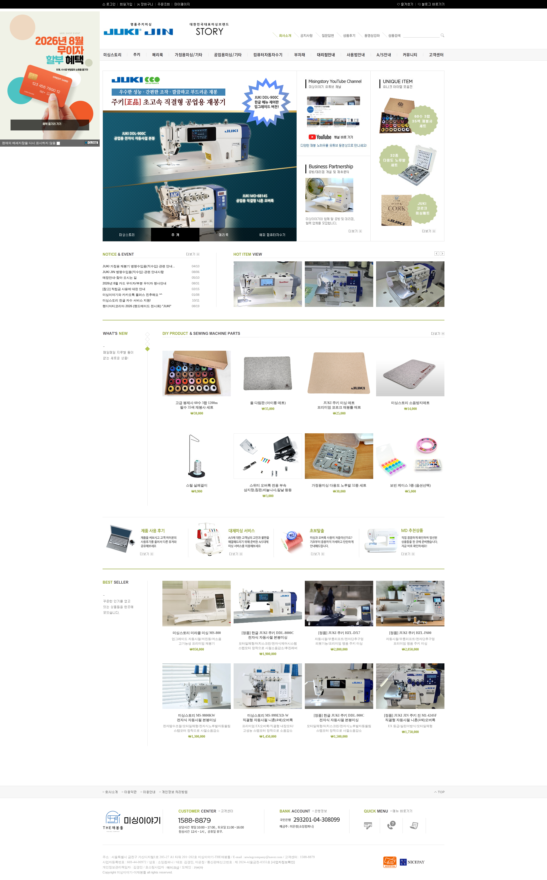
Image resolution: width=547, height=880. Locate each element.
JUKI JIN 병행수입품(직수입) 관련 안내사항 (133, 272)
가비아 (198, 867)
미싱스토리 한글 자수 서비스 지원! (127, 300)
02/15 (195, 289)
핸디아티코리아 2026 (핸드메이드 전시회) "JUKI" (137, 306)
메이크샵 (173, 867)
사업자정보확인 (283, 862)
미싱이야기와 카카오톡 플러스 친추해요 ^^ (132, 294)
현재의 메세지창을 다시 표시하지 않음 (29, 143)
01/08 (195, 294)
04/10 (195, 266)
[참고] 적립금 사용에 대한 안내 (124, 289)
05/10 (195, 277)
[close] (91, 143)
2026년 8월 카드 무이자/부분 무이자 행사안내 (134, 283)
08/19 (195, 306)
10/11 (195, 300)
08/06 (195, 272)
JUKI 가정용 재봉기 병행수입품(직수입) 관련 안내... (139, 266)
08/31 (195, 283)
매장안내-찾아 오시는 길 (120, 277)
